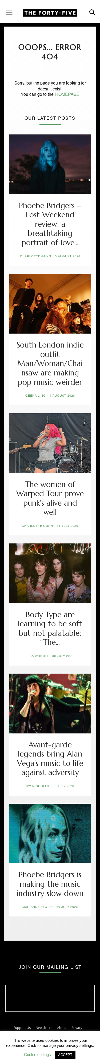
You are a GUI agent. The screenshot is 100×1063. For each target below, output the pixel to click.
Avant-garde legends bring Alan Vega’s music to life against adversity (50, 758)
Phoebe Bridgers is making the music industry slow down (50, 884)
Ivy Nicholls (37, 786)
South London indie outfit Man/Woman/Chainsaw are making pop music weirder (50, 363)
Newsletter (44, 1027)
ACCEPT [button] (65, 1055)
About (61, 1027)
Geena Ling (35, 395)
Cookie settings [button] (37, 1054)
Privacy (76, 1027)
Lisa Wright (38, 655)
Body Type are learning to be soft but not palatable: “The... (50, 628)
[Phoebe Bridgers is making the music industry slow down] (50, 834)
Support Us (22, 1027)
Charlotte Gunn (35, 256)
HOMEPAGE (67, 94)
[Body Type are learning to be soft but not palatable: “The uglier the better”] (50, 573)
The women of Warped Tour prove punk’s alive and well (50, 498)
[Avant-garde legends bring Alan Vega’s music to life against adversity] (50, 703)
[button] (9, 10)
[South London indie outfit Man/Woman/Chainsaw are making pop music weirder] (50, 304)
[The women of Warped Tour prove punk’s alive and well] (50, 443)
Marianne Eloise (37, 906)
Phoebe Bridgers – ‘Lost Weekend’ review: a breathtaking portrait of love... (50, 224)
